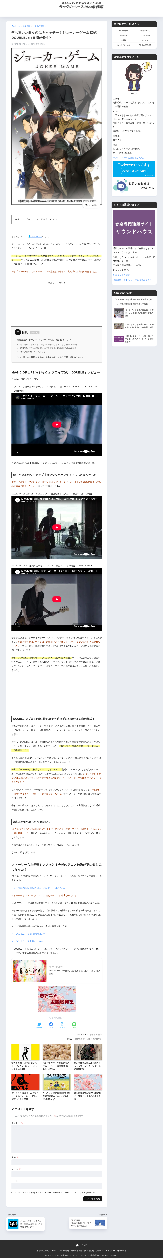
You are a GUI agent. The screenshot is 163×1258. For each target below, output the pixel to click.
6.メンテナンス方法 (123, 45)
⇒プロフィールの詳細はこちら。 (129, 158)
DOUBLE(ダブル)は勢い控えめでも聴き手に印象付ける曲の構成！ (47, 348)
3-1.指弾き (123, 35)
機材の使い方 (67, 13)
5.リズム (145, 40)
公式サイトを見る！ (122, 275)
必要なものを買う (50, 13)
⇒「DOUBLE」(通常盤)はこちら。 (28, 941)
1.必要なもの (123, 31)
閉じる (34, 332)
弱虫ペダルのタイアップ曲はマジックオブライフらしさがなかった (48, 344)
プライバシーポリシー (105, 1251)
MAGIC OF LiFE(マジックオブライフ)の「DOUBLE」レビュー (46, 340)
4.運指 (123, 40)
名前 (15, 1157)
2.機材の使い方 (145, 31)
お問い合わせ (124, 13)
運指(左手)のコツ (84, 13)
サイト (14, 1181)
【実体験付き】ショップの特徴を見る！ (132, 280)
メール (16, 1169)
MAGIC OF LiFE (83, 1039)
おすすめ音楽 (96, 1034)
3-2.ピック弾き (145, 35)
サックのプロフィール (105, 13)
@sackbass (36, 236)
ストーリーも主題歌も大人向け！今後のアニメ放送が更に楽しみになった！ (51, 357)
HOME (36, 13)
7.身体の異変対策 (145, 45)
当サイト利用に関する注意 (82, 1251)
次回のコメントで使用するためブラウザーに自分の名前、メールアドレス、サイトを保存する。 (56, 1192)
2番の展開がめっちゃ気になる (32, 352)
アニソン (98, 1039)
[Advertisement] (56, 303)
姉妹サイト (122, 1251)
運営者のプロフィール (46, 1251)
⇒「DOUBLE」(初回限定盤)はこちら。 (30, 934)
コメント (17, 1123)
